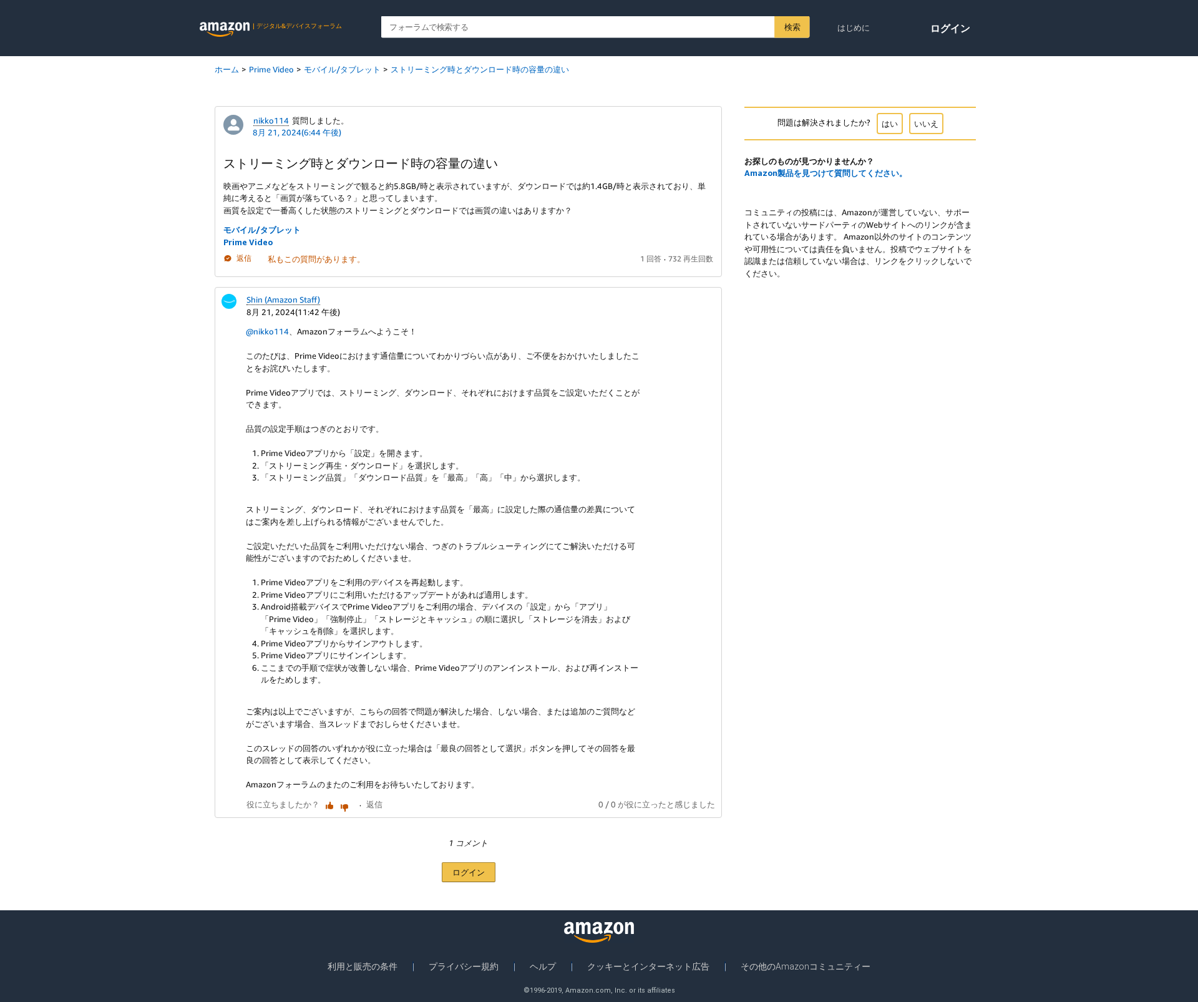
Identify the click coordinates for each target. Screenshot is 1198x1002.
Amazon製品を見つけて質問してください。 (825, 173)
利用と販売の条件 (362, 966)
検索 (792, 27)
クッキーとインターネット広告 (648, 966)
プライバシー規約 (464, 966)
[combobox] (595, 27)
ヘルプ (543, 966)
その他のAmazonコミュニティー (805, 966)
